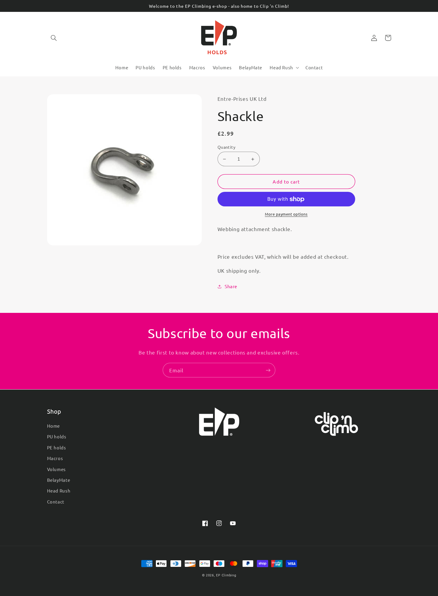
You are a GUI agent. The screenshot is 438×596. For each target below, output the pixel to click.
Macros (55, 458)
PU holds (56, 436)
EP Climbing (226, 575)
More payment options (286, 214)
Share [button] (231, 286)
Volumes (56, 469)
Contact (55, 501)
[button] (54, 38)
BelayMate (58, 480)
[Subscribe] (268, 370)
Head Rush (59, 490)
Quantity (226, 147)
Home (53, 426)
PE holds (56, 447)
